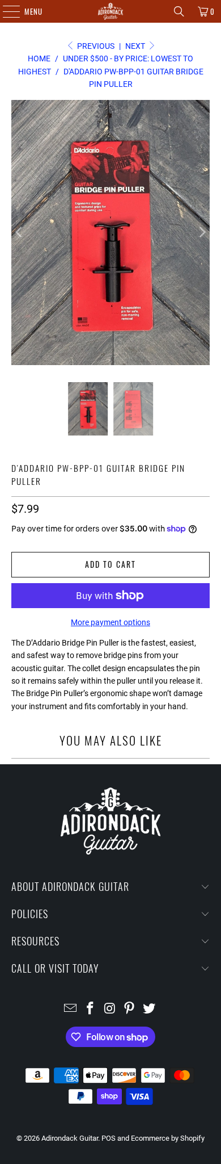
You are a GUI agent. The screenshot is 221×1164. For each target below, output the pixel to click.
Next (136, 46)
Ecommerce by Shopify (168, 1138)
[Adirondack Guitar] (111, 11)
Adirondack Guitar (69, 1138)
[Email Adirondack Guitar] (70, 1009)
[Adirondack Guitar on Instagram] (109, 1009)
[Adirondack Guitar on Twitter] (149, 1009)
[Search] (179, 11)
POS (108, 1138)
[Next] (201, 233)
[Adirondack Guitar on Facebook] (90, 1009)
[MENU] (5, 11)
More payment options (110, 622)
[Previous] (20, 233)
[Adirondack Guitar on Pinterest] (129, 1009)
